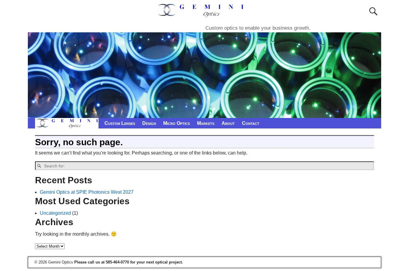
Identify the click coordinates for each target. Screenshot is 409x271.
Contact (250, 123)
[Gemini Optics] (201, 14)
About (228, 123)
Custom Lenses (119, 123)
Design (149, 123)
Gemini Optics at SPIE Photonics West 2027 (87, 192)
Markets (205, 123)
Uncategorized (55, 213)
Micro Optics (176, 123)
